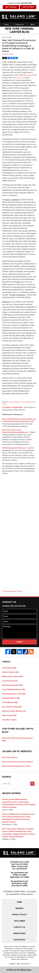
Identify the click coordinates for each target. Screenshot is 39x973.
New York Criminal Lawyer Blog (19, 17)
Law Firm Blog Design (18, 970)
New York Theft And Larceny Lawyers (17, 762)
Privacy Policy (19, 915)
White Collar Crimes (12, 676)
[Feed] (31, 651)
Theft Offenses (10, 702)
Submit (19, 642)
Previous (6, 591)
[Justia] (25, 651)
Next (20, 591)
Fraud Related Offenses (13, 689)
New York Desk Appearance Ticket (16, 766)
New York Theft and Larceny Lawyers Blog (17, 739)
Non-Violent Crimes (12, 707)
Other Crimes (9, 715)
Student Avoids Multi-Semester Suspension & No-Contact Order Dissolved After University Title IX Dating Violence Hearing (18, 803)
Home (6, 24)
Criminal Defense (11, 698)
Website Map (19, 933)
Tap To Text (28, 7)
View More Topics (9, 720)
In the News (9, 668)
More (32, 24)
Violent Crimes (10, 672)
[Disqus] (19, 502)
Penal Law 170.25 (19, 78)
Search (32, 784)
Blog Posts (19, 940)
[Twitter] (14, 651)
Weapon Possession (12, 685)
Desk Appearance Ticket (16, 402)
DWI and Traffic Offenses (14, 711)
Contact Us (19, 24)
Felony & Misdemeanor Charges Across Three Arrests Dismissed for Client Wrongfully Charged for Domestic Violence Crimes (18, 818)
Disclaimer (19, 921)
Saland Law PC (25, 964)
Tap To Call (11, 7)
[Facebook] (8, 651)
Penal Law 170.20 (29, 75)
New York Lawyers (9, 757)
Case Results (9, 681)
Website (19, 908)
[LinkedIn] (19, 651)
